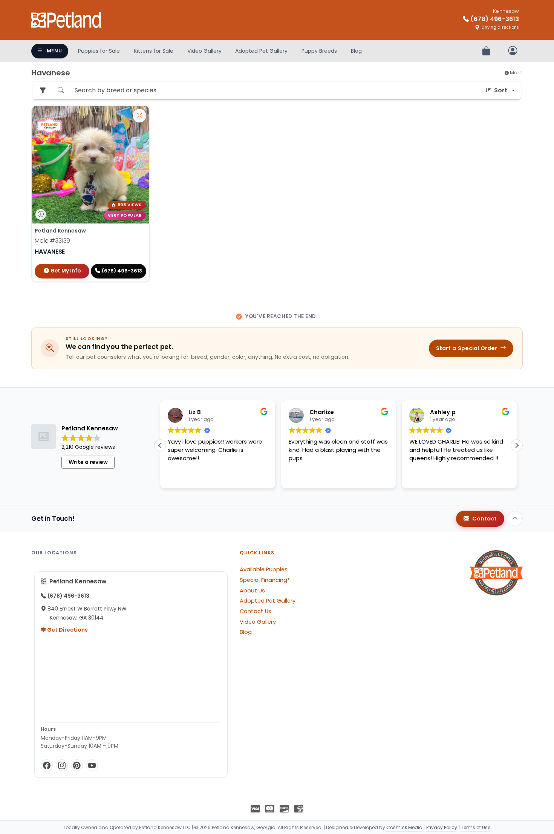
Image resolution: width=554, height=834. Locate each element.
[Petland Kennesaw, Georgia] (66, 20)
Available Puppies (264, 569)
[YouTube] (92, 765)
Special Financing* (265, 580)
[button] (516, 445)
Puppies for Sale (99, 51)
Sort (500, 90)
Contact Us (255, 611)
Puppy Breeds (319, 51)
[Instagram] (62, 765)
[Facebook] (47, 765)
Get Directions (67, 630)
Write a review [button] (88, 462)
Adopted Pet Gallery (261, 51)
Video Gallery (204, 51)
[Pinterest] (77, 765)
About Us (252, 590)
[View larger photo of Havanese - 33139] (139, 115)
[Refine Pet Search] (42, 90)
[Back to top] (515, 518)
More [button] (516, 72)
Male (52, 240)
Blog (356, 51)
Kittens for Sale (153, 51)
